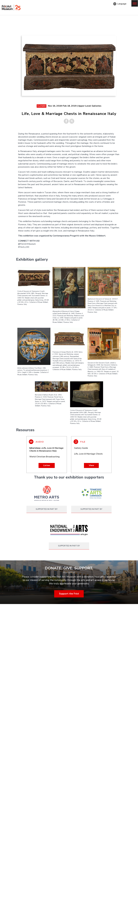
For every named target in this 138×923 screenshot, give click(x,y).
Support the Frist (69, 593)
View (91, 465)
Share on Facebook (66, 121)
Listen (46, 465)
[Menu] (134, 3)
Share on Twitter (71, 121)
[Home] (11, 7)
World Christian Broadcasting (46, 452)
